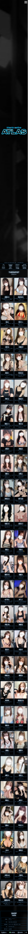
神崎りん (7, 473)
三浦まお (21, 875)
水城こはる (7, 624)
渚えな (7, 322)
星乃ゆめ (7, 700)
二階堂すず (20, 347)
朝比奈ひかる (21, 700)
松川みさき (20, 372)
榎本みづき (7, 574)
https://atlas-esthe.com (12, 922)
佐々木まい (7, 599)
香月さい (21, 800)
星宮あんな (7, 498)
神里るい (7, 800)
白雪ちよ (21, 473)
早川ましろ (20, 825)
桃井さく (7, 549)
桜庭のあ (21, 624)
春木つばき (20, 498)
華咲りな (7, 398)
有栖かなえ (7, 675)
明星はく (7, 825)
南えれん (7, 649)
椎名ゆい (7, 372)
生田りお (7, 347)
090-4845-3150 (20, 262)
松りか (7, 850)
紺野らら (7, 775)
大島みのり (20, 398)
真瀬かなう (7, 297)
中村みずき (20, 900)
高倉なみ (21, 448)
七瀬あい (7, 750)
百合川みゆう (21, 297)
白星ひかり (20, 523)
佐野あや (7, 448)
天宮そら (21, 549)
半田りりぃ (20, 322)
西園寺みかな (7, 900)
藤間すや (21, 750)
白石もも (21, 649)
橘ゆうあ (21, 423)
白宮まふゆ (7, 875)
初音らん (21, 775)
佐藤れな (21, 574)
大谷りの (21, 725)
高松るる (21, 850)
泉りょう (21, 599)
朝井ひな (7, 725)
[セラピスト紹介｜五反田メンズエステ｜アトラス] (14, 131)
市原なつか (7, 523)
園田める (21, 675)
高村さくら (7, 423)
